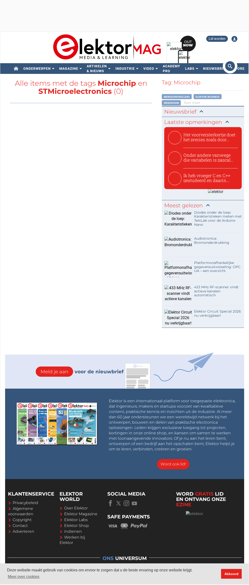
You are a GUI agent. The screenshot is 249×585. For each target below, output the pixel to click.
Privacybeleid (25, 502)
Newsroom (171, 103)
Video (148, 68)
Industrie (125, 68)
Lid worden (217, 39)
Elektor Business (208, 96)
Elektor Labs (76, 519)
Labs (190, 68)
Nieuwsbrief (215, 68)
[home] (16, 68)
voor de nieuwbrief (82, 372)
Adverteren (23, 531)
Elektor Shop (76, 525)
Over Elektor (76, 508)
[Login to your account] (234, 39)
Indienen (73, 531)
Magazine (68, 68)
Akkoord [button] (231, 574)
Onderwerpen (37, 68)
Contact (20, 525)
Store (238, 68)
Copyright (22, 519)
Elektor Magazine (80, 514)
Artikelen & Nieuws (97, 68)
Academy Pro (171, 68)
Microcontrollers (177, 96)
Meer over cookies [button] (23, 577)
